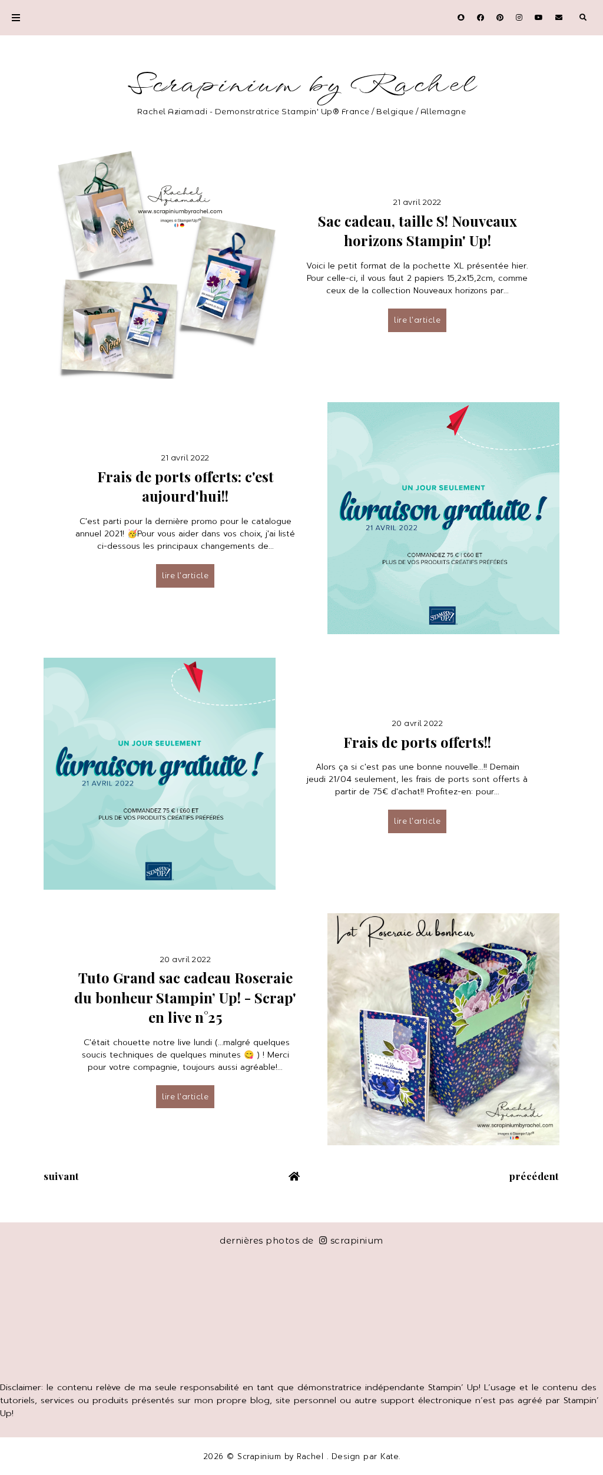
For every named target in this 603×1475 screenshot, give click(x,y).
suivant (61, 1175)
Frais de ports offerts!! (417, 741)
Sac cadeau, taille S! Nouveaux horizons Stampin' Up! (417, 230)
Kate (389, 1456)
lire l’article (417, 319)
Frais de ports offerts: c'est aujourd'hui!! (185, 486)
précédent (534, 1175)
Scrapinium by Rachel (301, 85)
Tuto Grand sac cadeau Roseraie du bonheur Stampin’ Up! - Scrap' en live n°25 (185, 997)
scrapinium (356, 1240)
